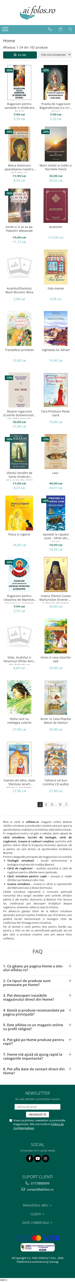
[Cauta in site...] (70, 29)
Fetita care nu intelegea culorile (19, 721)
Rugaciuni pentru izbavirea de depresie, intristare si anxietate (19, 598)
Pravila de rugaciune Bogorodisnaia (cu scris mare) (56, 106)
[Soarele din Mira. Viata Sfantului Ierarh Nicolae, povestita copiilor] (19, 759)
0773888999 (40, 1183)
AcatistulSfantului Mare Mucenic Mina (19, 290)
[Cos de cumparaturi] (60, 29)
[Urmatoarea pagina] (66, 804)
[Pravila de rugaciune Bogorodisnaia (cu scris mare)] (55, 82)
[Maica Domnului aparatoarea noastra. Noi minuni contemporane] (19, 144)
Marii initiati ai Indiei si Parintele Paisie (56, 167)
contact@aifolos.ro (40, 1189)
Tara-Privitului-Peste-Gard (55, 413)
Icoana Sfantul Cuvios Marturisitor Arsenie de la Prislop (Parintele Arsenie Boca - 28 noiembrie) (55, 598)
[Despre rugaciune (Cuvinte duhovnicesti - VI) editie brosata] (19, 390)
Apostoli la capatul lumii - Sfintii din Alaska (56, 537)
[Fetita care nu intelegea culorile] (19, 697)
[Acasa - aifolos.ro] (37, 12)
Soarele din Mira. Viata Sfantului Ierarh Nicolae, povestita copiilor (19, 783)
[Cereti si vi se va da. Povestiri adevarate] (19, 205)
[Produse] (5, 30)
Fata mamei (56, 288)
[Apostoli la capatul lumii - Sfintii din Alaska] (55, 513)
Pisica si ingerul (19, 534)
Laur (55, 473)
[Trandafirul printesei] (19, 328)
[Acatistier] (55, 205)
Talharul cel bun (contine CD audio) (56, 782)
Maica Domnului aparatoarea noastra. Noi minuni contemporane (19, 168)
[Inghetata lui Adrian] (55, 328)
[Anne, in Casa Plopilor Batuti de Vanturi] (55, 697)
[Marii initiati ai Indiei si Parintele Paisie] (55, 144)
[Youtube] (37, 1158)
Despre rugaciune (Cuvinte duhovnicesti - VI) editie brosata (19, 414)
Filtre (21, 55)
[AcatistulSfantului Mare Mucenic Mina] (19, 267)
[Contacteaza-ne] (50, 29)
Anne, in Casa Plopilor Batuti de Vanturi (55, 721)
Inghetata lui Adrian (56, 350)
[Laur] (55, 451)
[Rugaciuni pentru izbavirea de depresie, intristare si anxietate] (19, 574)
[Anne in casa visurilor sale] (55, 636)
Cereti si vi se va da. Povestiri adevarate (19, 229)
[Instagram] (45, 1158)
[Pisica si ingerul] (19, 513)
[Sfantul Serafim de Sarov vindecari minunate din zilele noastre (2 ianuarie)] (19, 451)
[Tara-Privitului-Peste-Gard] (55, 390)
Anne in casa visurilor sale (56, 659)
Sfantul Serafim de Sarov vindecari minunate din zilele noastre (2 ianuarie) (19, 475)
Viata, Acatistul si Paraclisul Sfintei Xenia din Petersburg (19, 660)
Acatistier (55, 227)
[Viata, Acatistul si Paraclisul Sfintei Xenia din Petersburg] (19, 636)
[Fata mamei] (55, 267)
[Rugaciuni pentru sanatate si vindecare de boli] (19, 82)
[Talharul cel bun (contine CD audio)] (55, 759)
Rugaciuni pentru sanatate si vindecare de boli (19, 106)
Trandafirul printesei (19, 350)
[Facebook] (29, 1158)
